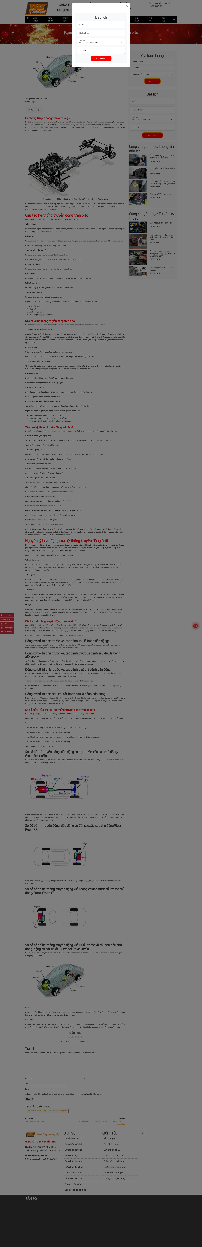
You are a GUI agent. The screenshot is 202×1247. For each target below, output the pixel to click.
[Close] (127, 6)
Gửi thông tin (101, 58)
